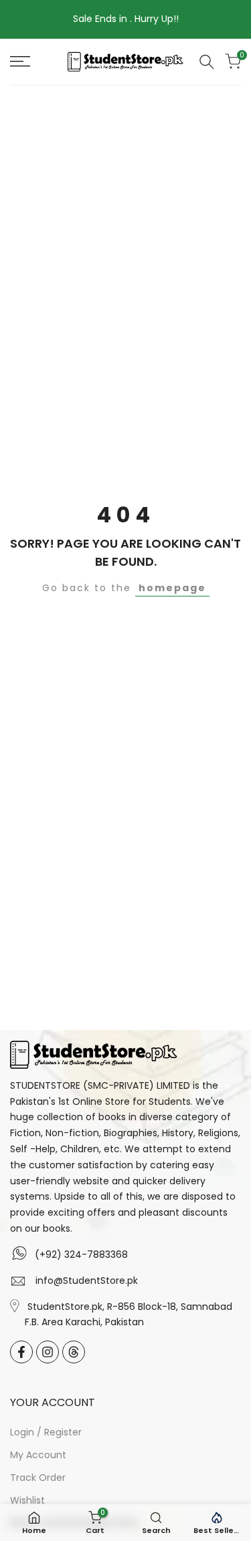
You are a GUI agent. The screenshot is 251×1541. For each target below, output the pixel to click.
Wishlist (27, 1500)
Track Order (38, 1477)
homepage (172, 587)
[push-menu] (20, 61)
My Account (38, 1455)
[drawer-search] (206, 61)
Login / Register (46, 1432)
